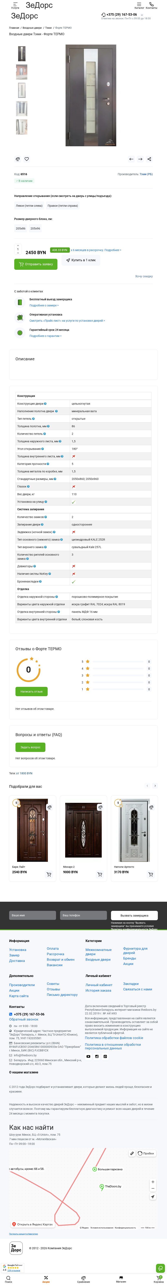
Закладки (131, 984)
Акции (128, 964)
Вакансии (55, 965)
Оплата (53, 948)
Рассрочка (55, 954)
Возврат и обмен (61, 959)
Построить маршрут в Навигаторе (23, 1234)
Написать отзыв (32, 691)
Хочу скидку (144, 276)
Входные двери (98, 959)
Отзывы (53, 989)
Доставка (17, 961)
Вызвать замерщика (134, 915)
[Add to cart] (49, 874)
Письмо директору (62, 995)
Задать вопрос (30, 747)
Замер (14, 955)
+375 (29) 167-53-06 (121, 14)
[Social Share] (149, 159)
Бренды (129, 958)
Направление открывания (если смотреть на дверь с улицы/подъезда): (63, 196)
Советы (53, 984)
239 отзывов (14, 1270)
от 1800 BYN (24, 773)
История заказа (98, 990)
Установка (17, 950)
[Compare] (17, 159)
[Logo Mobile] (39, 5)
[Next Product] (140, 159)
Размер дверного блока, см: (33, 219)
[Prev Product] (131, 159)
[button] (147, 786)
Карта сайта (19, 996)
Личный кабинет (99, 985)
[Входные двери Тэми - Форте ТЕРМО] (91, 95)
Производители (22, 985)
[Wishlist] (26, 159)
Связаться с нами (137, 989)
